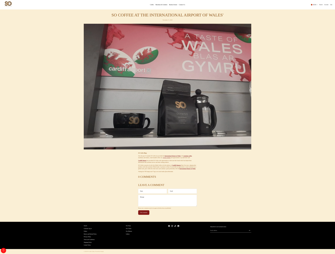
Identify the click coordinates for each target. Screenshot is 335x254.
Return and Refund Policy (90, 234)
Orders (85, 231)
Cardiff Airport (142, 160)
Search (85, 225)
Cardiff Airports (176, 165)
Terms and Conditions (89, 239)
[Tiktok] (175, 226)
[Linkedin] (178, 226)
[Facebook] (169, 226)
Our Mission (129, 231)
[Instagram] (172, 226)
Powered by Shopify (99, 251)
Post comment (143, 212)
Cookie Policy (87, 245)
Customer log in (88, 228)
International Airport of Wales (173, 156)
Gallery (128, 234)
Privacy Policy (87, 236)
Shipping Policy (88, 242)
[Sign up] (249, 230)
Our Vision (128, 228)
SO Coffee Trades (91, 251)
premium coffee (188, 156)
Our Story (128, 225)
